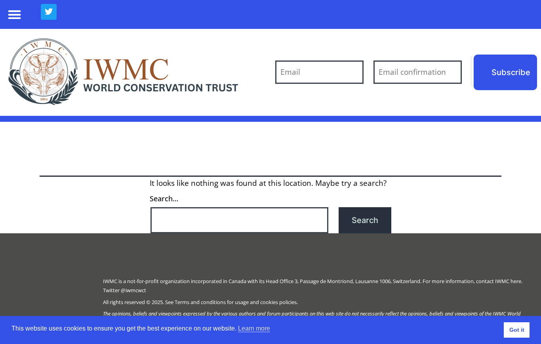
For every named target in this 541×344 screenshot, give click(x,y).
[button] (14, 14)
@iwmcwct (133, 290)
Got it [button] (516, 330)
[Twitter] (49, 12)
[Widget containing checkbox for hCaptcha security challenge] (472, 71)
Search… (164, 198)
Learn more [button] (254, 328)
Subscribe (510, 72)
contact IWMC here (498, 281)
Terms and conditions (200, 302)
